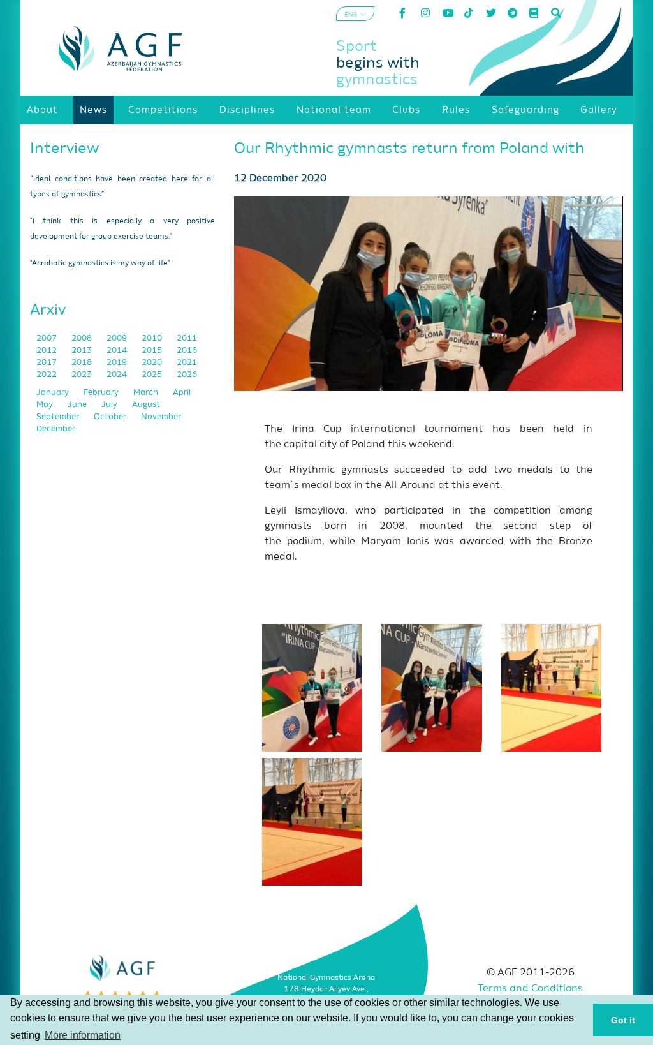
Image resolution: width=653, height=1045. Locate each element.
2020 (153, 363)
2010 (153, 338)
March (146, 393)
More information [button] (83, 1035)
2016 (187, 350)
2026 (187, 375)
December (55, 429)
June (78, 405)
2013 (82, 350)
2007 (47, 338)
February (102, 393)
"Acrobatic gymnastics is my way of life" (100, 263)
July (110, 405)
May (45, 405)
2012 (47, 350)
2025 (153, 375)
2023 (82, 375)
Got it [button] (623, 1020)
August (146, 405)
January (53, 393)
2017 (47, 363)
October (111, 417)
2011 (187, 338)
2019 (117, 363)
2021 (187, 363)
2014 (117, 350)
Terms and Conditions (530, 989)
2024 (117, 375)
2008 (82, 338)
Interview (64, 148)
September (58, 417)
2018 (82, 363)
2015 (153, 350)
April (182, 393)
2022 (47, 375)
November (161, 417)
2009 (117, 338)
